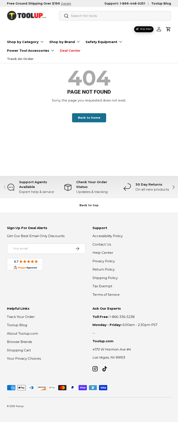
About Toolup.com (22, 333)
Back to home (89, 117)
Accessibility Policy (107, 236)
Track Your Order (21, 317)
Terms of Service (106, 294)
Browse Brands (19, 342)
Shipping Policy (105, 278)
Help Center (102, 253)
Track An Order (20, 59)
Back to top (89, 205)
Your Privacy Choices (24, 358)
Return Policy (103, 269)
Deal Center (70, 50)
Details (66, 3)
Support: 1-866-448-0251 (124, 3)
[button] (168, 29)
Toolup (19, 406)
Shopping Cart (19, 350)
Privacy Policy (103, 261)
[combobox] (115, 15)
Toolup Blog (161, 3)
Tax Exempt (102, 286)
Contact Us (101, 244)
